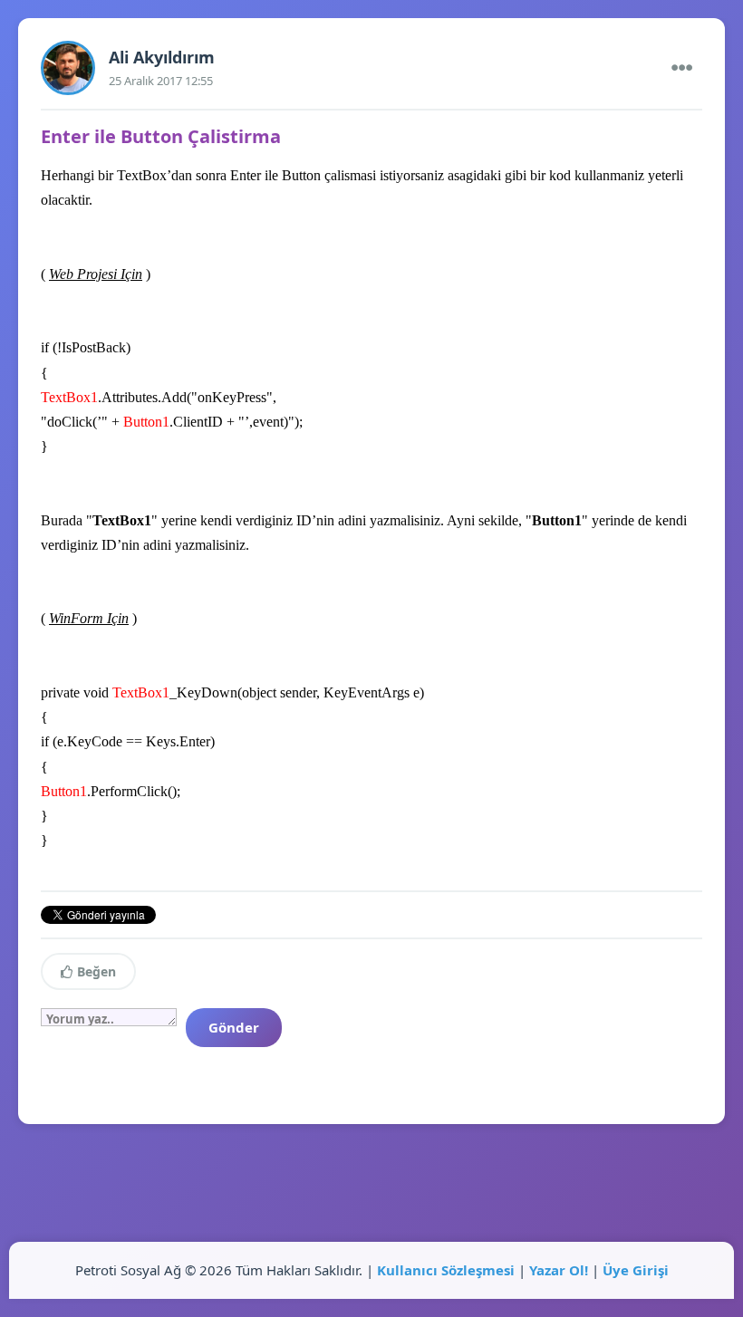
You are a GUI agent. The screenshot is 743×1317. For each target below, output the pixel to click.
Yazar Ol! (558, 1270)
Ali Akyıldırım (162, 57)
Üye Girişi (636, 1270)
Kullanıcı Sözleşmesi (446, 1270)
